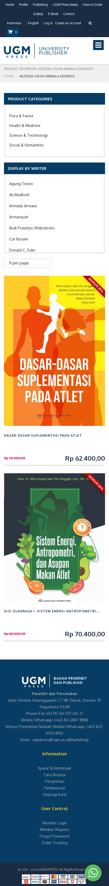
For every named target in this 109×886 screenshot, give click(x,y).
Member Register (54, 829)
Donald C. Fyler (22, 250)
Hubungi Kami (54, 794)
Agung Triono (21, 183)
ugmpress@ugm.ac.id (50, 739)
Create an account (68, 23)
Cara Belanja (54, 774)
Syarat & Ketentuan (54, 768)
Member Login (54, 823)
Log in (48, 23)
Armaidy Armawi (23, 206)
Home (10, 5)
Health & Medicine (24, 125)
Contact (69, 14)
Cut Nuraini (18, 239)
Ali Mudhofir (19, 195)
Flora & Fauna (21, 116)
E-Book (53, 14)
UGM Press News (65, 5)
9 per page (19, 262)
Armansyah (18, 217)
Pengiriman (54, 781)
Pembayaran (54, 788)
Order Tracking (54, 842)
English (33, 23)
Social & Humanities (26, 145)
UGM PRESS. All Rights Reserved (64, 869)
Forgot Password (54, 836)
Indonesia (14, 23)
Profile (23, 5)
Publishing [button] (40, 5)
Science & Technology (28, 135)
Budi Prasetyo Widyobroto (31, 228)
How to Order (92, 5)
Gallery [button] (38, 14)
